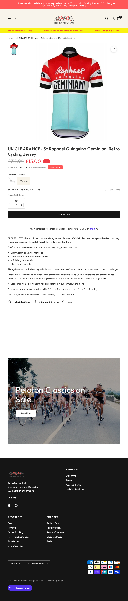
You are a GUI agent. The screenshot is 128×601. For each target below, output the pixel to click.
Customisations (15, 545)
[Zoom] (114, 49)
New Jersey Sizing (17, 30)
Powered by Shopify (55, 580)
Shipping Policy (54, 536)
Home (10, 38)
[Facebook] (11, 505)
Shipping (23, 167)
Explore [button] (12, 497)
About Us (71, 475)
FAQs (49, 541)
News (69, 480)
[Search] (106, 18)
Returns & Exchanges (18, 536)
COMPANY (72, 470)
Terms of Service (55, 532)
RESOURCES (15, 517)
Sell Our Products (75, 489)
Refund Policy (54, 523)
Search (11, 523)
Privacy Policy (54, 527)
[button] (26, 413)
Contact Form (73, 484)
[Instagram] (18, 505)
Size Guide (55, 167)
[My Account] (15, 18)
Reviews (12, 527)
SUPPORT (52, 517)
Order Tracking (15, 532)
